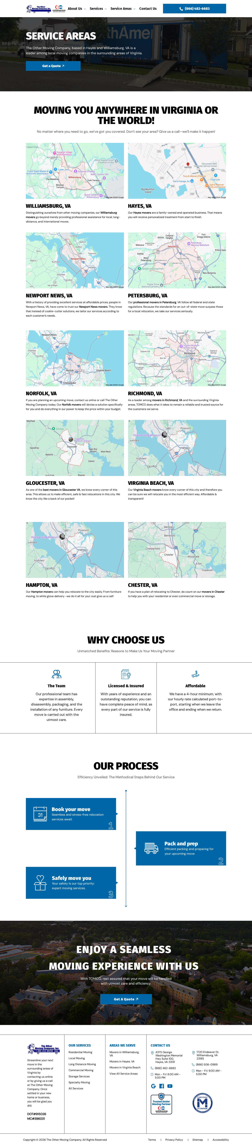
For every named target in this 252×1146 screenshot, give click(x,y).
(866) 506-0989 (207, 1064)
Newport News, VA (49, 296)
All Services (76, 1088)
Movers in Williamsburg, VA (124, 1053)
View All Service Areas (124, 1073)
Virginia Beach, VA (151, 483)
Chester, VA (142, 585)
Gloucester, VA (45, 483)
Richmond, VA (145, 393)
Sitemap (200, 1140)
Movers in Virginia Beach (125, 1067)
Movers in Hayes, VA (122, 1061)
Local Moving (77, 1058)
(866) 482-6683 (165, 1068)
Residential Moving (80, 1052)
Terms (154, 1140)
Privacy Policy (176, 1140)
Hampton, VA (41, 585)
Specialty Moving (79, 1082)
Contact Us (148, 9)
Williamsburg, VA (48, 206)
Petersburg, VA (147, 296)
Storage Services (79, 1076)
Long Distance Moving (82, 1064)
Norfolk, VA (41, 393)
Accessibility (221, 1140)
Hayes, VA (140, 206)
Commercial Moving (81, 1070)
